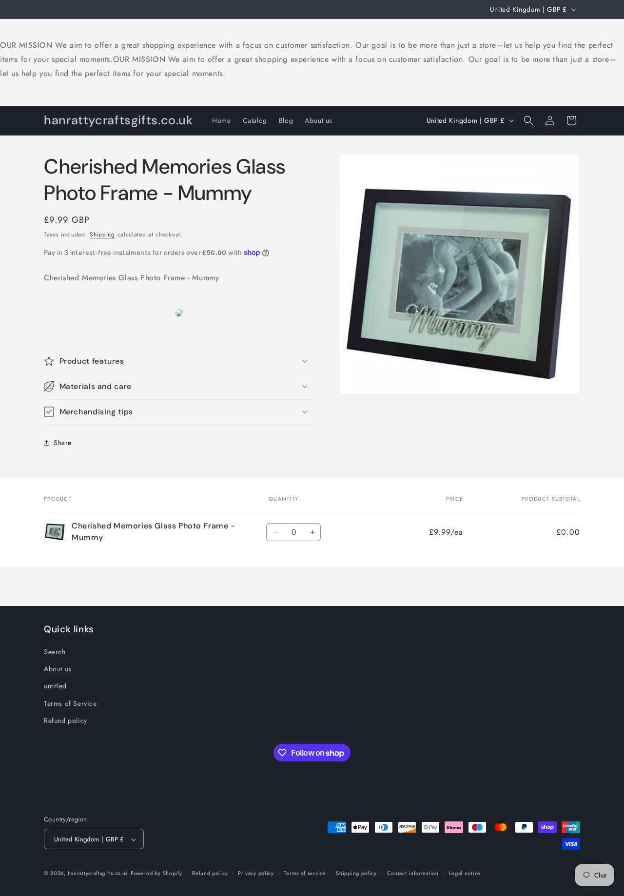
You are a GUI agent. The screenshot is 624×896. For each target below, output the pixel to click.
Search (55, 652)
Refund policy (65, 720)
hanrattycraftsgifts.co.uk (98, 873)
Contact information (413, 873)
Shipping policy (356, 873)
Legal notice (465, 873)
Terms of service (305, 873)
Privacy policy (256, 873)
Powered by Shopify (156, 873)
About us (58, 669)
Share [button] (63, 442)
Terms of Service (70, 703)
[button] (528, 120)
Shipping (102, 234)
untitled (55, 686)
